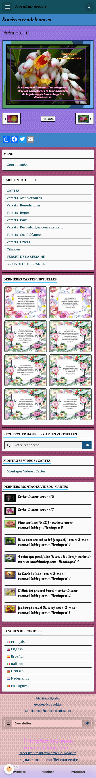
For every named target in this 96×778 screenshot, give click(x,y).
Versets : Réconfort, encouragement (35, 227)
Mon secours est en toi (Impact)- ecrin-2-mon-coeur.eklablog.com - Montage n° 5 (54, 542)
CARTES (13, 191)
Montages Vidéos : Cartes (26, 471)
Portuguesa (19, 686)
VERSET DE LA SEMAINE (26, 257)
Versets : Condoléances (24, 235)
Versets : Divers (18, 242)
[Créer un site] (17, 772)
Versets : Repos (18, 213)
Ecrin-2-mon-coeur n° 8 (36, 496)
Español (16, 656)
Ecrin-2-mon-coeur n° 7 (36, 509)
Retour (48, 118)
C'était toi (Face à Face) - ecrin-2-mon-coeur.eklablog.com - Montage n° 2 (48, 593)
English (16, 649)
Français (17, 642)
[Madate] (48, 772)
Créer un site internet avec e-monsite (47, 753)
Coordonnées (17, 165)
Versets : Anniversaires (24, 198)
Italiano (16, 664)
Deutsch (17, 671)
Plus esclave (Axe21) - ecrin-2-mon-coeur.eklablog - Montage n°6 (45, 525)
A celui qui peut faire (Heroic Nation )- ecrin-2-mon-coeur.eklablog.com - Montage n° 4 (54, 559)
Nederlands (19, 678)
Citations (14, 249)
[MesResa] (78, 772)
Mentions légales (48, 698)
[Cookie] (9, 769)
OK (86, 445)
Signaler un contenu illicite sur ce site (49, 760)
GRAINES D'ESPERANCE (26, 264)
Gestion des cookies (48, 704)
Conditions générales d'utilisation (48, 710)
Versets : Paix (17, 220)
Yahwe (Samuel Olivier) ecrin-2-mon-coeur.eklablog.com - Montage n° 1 (47, 610)
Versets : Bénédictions (23, 205)
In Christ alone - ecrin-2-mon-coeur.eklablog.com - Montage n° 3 (44, 576)
